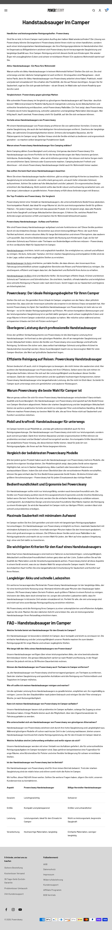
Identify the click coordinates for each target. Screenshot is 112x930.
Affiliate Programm (52, 890)
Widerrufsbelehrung (53, 879)
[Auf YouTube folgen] (20, 909)
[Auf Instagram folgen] (13, 909)
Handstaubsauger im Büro (19, 275)
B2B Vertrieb (49, 895)
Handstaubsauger (15, 250)
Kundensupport (50, 884)
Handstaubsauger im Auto (19, 263)
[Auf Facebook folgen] (6, 909)
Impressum (48, 874)
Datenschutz (49, 869)
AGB (45, 864)
